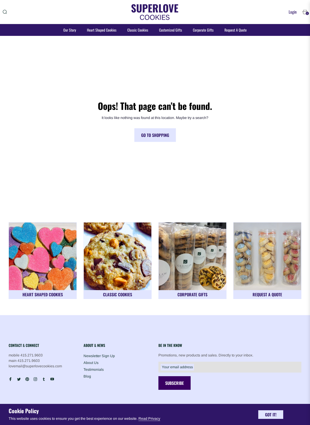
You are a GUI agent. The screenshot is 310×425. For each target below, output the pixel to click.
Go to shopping (155, 135)
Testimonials (94, 369)
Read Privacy (149, 418)
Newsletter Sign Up (99, 356)
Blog (87, 376)
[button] (5, 11)
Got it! (270, 415)
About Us (91, 363)
